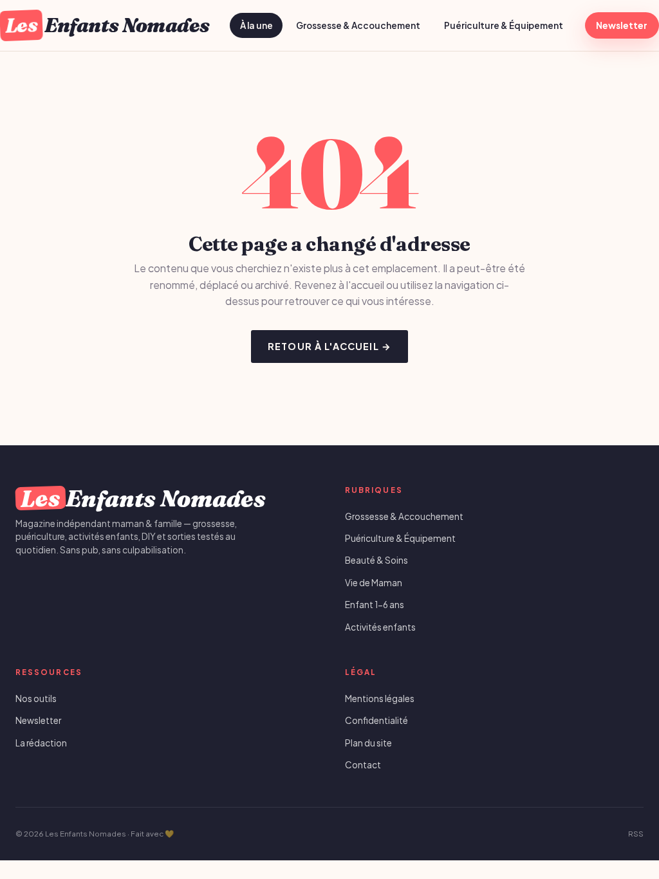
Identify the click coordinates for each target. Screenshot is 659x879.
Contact (363, 764)
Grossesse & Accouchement (358, 25)
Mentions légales (379, 698)
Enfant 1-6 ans (374, 604)
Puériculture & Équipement (503, 25)
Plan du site (368, 742)
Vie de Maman (373, 582)
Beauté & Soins (376, 560)
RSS (636, 833)
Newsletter (621, 25)
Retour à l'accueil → (329, 346)
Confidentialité (376, 720)
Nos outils (36, 698)
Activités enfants (380, 627)
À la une (256, 25)
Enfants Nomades (107, 25)
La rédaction (41, 742)
